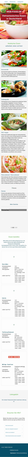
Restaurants (12, 1)
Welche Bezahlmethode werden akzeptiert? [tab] (13, 435)
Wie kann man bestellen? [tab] (10, 432)
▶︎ (26, 219)
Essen (6, 1)
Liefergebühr (20, 1)
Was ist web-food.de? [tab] (9, 425)
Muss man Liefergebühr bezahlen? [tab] (12, 428)
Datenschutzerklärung (22, 453)
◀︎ (3, 219)
